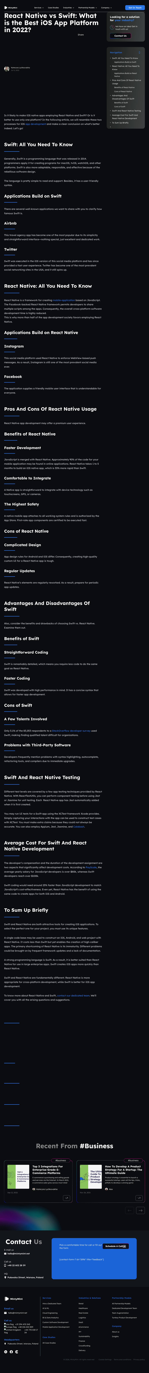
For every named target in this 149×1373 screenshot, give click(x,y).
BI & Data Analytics (51, 1318)
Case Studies (53, 8)
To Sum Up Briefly (120, 122)
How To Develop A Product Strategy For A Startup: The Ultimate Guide (123, 1170)
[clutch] (16, 1352)
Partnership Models (86, 8)
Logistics (82, 1318)
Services (37, 8)
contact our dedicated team (73, 995)
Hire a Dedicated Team (52, 1303)
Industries (67, 8)
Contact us (120, 35)
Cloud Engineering (50, 1313)
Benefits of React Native (124, 87)
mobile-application (64, 300)
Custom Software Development (56, 1322)
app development (35, 123)
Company (105, 8)
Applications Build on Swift (125, 62)
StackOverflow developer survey (71, 730)
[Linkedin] (5, 1352)
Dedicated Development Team (124, 1308)
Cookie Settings (105, 1359)
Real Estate (83, 1313)
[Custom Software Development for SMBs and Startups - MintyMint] (10, 7)
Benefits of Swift (121, 103)
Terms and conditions (122, 1359)
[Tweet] (90, 68)
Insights (115, 1336)
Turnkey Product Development (124, 1318)
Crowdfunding (84, 1346)
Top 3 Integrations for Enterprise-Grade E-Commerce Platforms (48, 1170)
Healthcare (83, 1308)
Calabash (78, 826)
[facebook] (11, 1352)
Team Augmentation (120, 1313)
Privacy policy (139, 1359)
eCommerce (84, 1327)
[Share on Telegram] (90, 103)
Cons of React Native (123, 91)
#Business (61, 1160)
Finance (82, 1341)
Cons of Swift (119, 106)
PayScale (91, 867)
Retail (81, 1303)
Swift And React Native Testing (126, 110)
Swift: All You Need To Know (125, 58)
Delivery (82, 1350)
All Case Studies (49, 1343)
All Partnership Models (121, 1303)
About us (115, 1332)
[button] (140, 1210)
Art (80, 1332)
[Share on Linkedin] (90, 86)
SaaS (81, 1322)
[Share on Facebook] (90, 51)
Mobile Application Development (56, 1327)
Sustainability (84, 1336)
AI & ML (46, 1308)
